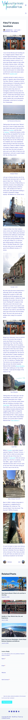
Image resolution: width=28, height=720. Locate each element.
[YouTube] (16, 711)
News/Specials (6, 31)
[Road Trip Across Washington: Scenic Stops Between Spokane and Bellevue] (14, 630)
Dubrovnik (12, 458)
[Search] (25, 13)
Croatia (10, 450)
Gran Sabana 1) (15, 420)
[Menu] (25, 5)
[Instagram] (14, 711)
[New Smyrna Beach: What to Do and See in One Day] (14, 584)
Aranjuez (11, 130)
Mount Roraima (20, 366)
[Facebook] (9, 711)
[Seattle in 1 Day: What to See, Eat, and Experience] (14, 607)
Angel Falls (6, 405)
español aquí (13, 73)
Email (3, 665)
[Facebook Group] (18, 711)
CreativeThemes (6, 718)
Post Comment (7, 702)
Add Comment (6, 679)
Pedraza (6, 132)
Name (3, 658)
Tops (12, 31)
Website (4, 672)
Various (16, 31)
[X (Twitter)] (11, 711)
